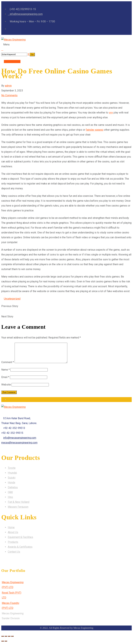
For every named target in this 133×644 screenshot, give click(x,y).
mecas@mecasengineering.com (19, 442)
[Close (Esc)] (2, 636)
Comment (7, 362)
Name (5, 369)
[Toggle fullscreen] (9, 636)
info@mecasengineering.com (19, 437)
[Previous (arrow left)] (2, 641)
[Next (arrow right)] (6, 641)
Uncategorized (12, 61)
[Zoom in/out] (12, 636)
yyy (111, 112)
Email (5, 377)
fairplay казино (94, 129)
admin (8, 85)
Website (6, 384)
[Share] (6, 636)
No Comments (9, 95)
